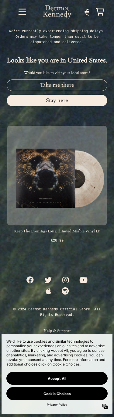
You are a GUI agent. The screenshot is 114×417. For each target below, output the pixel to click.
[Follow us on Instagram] (65, 280)
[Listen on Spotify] (65, 291)
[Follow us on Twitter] (48, 280)
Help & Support (57, 330)
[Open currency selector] (86, 12)
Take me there (57, 85)
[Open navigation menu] (22, 12)
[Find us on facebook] (30, 280)
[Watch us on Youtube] (83, 280)
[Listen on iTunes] (48, 291)
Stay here (57, 100)
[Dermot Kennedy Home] (57, 12)
